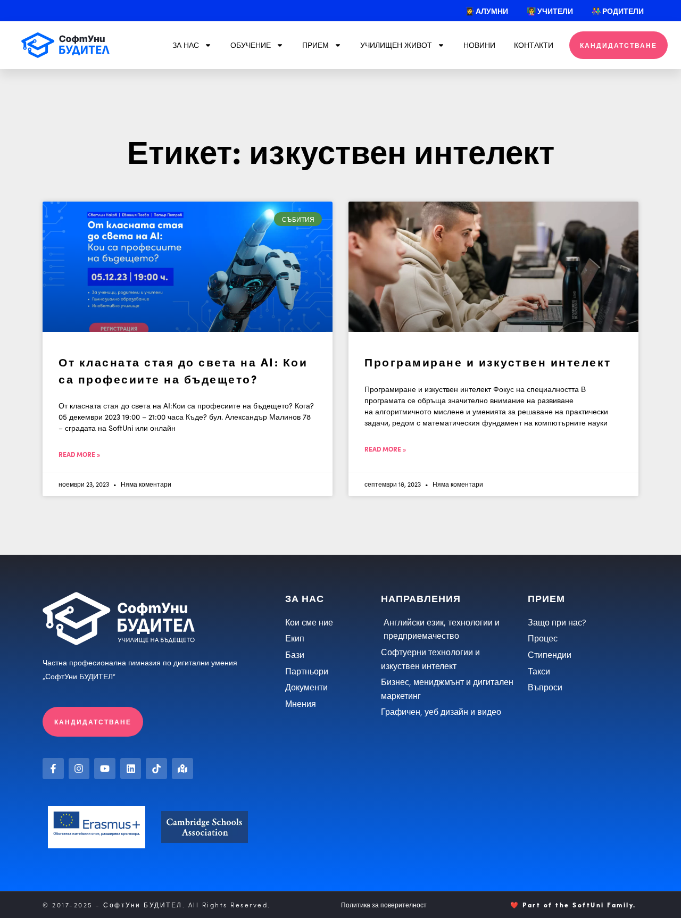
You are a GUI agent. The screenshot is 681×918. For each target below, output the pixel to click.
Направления (421, 598)
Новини (479, 45)
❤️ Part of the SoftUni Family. (573, 904)
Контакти (533, 45)
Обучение (250, 45)
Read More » (79, 453)
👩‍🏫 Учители (550, 10)
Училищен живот (396, 45)
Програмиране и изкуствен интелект (487, 361)
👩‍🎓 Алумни (486, 10)
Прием (315, 45)
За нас (185, 45)
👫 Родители (618, 10)
